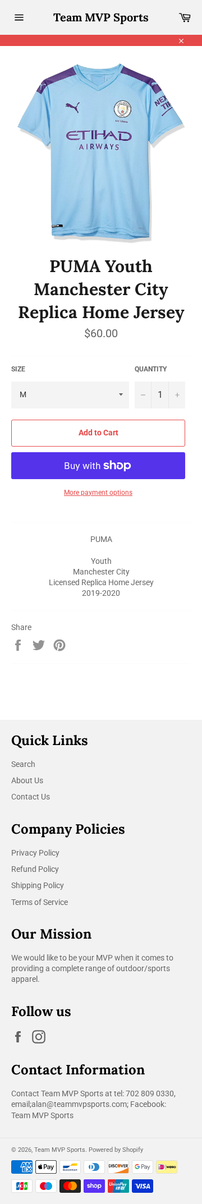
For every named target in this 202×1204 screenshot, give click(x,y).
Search (23, 764)
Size (18, 369)
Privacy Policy (35, 852)
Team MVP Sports (101, 17)
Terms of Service (39, 902)
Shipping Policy (37, 885)
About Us (27, 780)
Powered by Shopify (116, 1150)
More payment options (98, 493)
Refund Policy (35, 869)
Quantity (151, 369)
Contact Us (30, 796)
